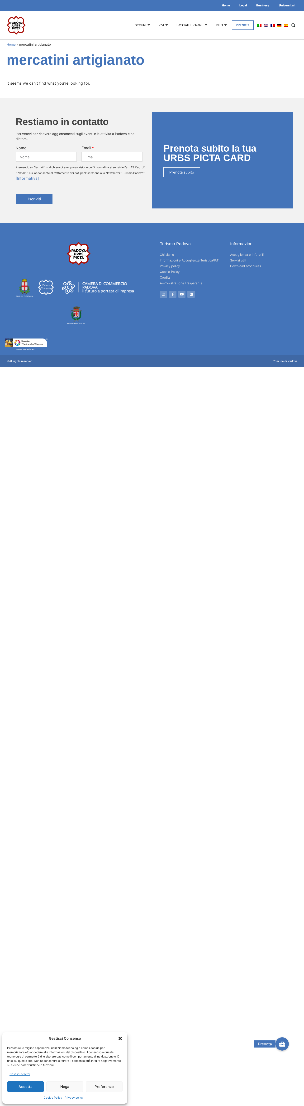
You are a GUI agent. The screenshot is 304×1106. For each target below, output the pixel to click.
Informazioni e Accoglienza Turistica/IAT (189, 260)
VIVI (161, 25)
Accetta (26, 1086)
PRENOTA (243, 25)
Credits (165, 277)
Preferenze (104, 1086)
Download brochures (245, 266)
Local (243, 5)
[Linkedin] (191, 294)
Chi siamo (167, 254)
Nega (64, 1086)
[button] (120, 1038)
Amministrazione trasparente (181, 283)
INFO (219, 25)
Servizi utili (238, 260)
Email (86, 148)
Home (226, 5)
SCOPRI (140, 25)
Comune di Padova (285, 361)
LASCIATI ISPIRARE (189, 25)
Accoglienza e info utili (247, 254)
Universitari (287, 5)
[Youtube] (182, 294)
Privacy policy (74, 1097)
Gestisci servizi (20, 1074)
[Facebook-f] (172, 294)
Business (262, 5)
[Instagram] (163, 294)
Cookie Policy (53, 1097)
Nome (21, 148)
